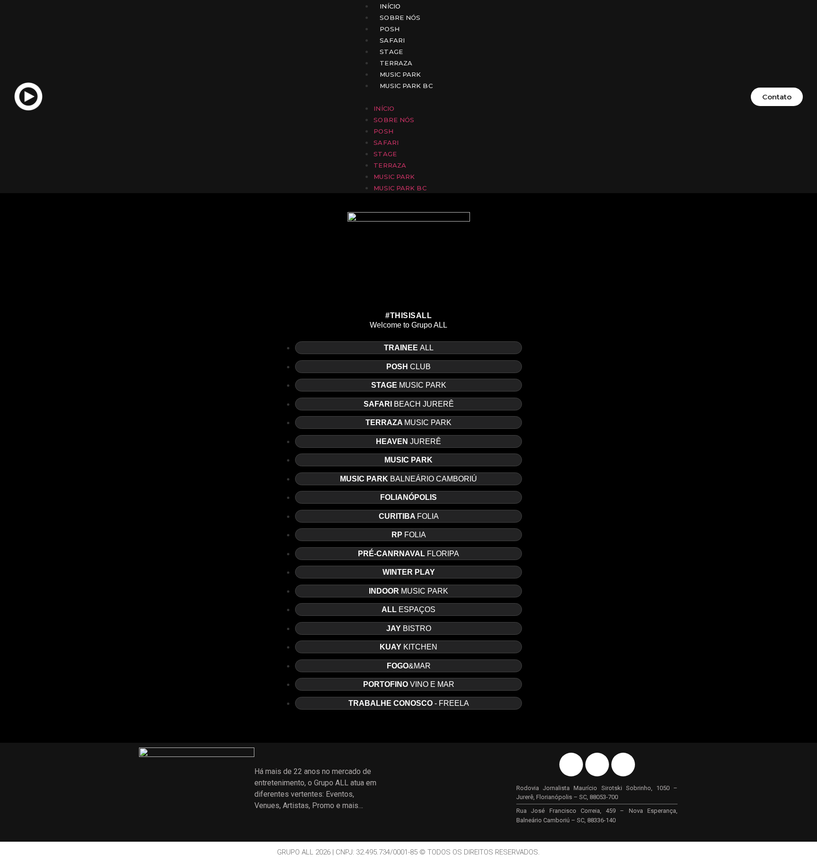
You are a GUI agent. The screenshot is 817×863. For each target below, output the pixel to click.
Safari (392, 40)
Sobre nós (400, 17)
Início (390, 6)
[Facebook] (571, 764)
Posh (389, 29)
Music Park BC (406, 85)
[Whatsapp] (623, 764)
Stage (391, 51)
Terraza (396, 63)
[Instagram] (597, 764)
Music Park (400, 74)
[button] (396, 96)
